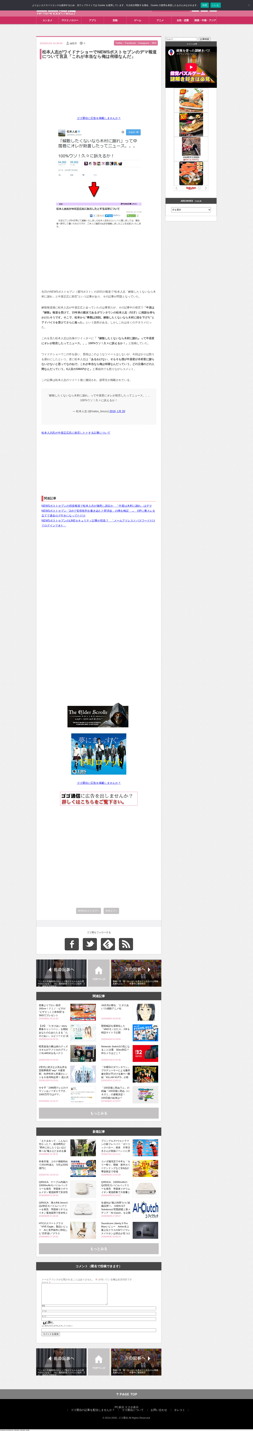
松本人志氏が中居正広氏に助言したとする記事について (75, 432)
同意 (204, 5)
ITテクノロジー (70, 20)
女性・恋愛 (183, 20)
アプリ (92, 20)
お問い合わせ (159, 1409)
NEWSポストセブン (88, 910)
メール (44, 1311)
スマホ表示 (132, 1407)
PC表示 (119, 1407)
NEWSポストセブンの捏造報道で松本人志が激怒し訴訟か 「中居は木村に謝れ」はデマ (96, 505)
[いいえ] (248, 5)
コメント (46, 1282)
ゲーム (137, 20)
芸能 (115, 20)
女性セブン (111, 910)
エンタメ (47, 20)
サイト (44, 1316)
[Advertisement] (98, 86)
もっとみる (98, 1113)
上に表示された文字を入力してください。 (57, 1326)
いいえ (215, 5)
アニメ (160, 20)
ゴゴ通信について (133, 1409)
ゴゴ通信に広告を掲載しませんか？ (99, 118)
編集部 (73, 43)
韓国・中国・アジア (205, 20)
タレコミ (179, 1409)
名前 (43, 1306)
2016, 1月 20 (117, 411)
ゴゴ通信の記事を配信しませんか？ (93, 1409)
